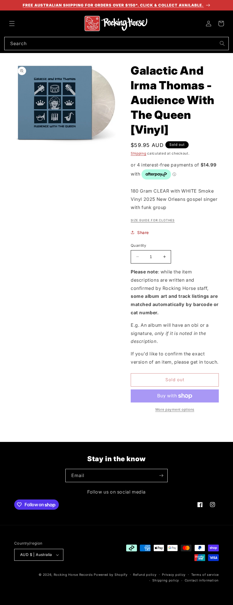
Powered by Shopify (111, 575)
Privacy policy (174, 575)
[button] (12, 23)
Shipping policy (165, 580)
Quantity (138, 245)
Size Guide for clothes (153, 220)
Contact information (202, 580)
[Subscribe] (161, 475)
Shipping (138, 153)
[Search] (222, 43)
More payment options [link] (174, 409)
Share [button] (143, 232)
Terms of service (205, 575)
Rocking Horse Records (73, 575)
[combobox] (116, 43)
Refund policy (144, 575)
